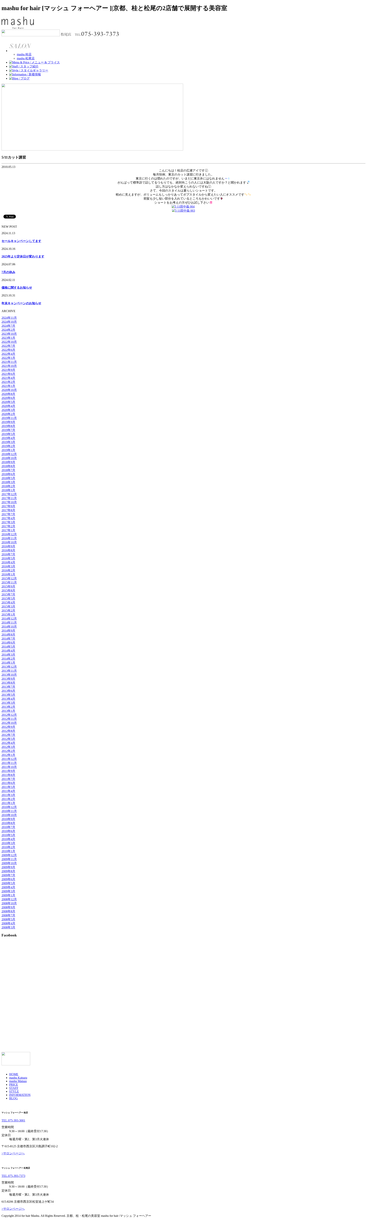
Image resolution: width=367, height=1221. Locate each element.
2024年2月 (8, 329)
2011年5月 (8, 787)
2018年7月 (8, 470)
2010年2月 (8, 847)
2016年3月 (8, 566)
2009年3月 (8, 891)
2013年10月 (9, 674)
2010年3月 (8, 843)
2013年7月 (8, 686)
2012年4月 (8, 742)
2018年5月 (8, 478)
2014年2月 (8, 658)
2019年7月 (8, 430)
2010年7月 (8, 827)
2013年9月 (8, 678)
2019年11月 (9, 418)
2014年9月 (8, 630)
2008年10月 (9, 903)
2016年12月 (9, 534)
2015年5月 (8, 598)
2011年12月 (9, 759)
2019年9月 (8, 422)
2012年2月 (8, 751)
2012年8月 (8, 730)
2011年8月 (8, 775)
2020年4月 (8, 406)
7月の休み (8, 272)
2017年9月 (8, 506)
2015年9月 (8, 586)
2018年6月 (8, 474)
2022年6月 (8, 349)
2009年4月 (8, 887)
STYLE (14, 1091)
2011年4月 (8, 791)
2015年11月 (9, 582)
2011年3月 (8, 795)
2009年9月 (8, 867)
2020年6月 (8, 398)
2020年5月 (8, 402)
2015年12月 (9, 578)
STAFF (13, 1088)
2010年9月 (8, 819)
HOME (13, 1074)
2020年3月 (8, 410)
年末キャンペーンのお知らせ (21, 303)
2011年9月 (8, 771)
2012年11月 (9, 718)
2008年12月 (9, 899)
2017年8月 (8, 510)
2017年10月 (9, 502)
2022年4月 (8, 353)
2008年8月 (8, 911)
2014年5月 (8, 646)
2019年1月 (8, 450)
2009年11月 (9, 859)
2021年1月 (8, 386)
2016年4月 (8, 562)
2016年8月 (8, 550)
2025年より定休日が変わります (23, 256)
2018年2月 (8, 486)
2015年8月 (8, 590)
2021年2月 (8, 382)
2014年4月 (8, 650)
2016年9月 (8, 546)
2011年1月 (8, 803)
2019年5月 (8, 434)
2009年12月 (9, 855)
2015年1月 (8, 614)
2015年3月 (8, 606)
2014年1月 (8, 662)
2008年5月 (8, 919)
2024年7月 (8, 325)
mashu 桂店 (24, 54)
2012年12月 (9, 714)
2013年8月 (8, 682)
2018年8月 (8, 466)
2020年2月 (8, 414)
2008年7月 (8, 915)
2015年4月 (8, 602)
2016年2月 (8, 570)
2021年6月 (8, 373)
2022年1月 (8, 357)
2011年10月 (9, 767)
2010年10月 (9, 815)
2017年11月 (9, 498)
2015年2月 (8, 610)
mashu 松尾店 (26, 58)
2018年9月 (8, 462)
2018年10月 (9, 458)
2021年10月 (9, 365)
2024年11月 (9, 317)
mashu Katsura (18, 1077)
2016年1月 (8, 574)
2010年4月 (8, 839)
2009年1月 (8, 895)
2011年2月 (8, 799)
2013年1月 (8, 710)
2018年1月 (8, 490)
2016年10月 (9, 542)
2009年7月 (8, 875)
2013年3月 (8, 702)
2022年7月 (8, 345)
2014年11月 (9, 622)
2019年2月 (8, 446)
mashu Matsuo (18, 1081)
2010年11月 (9, 811)
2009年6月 (8, 879)
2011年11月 (9, 763)
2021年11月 (9, 361)
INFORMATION (20, 1094)
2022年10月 (9, 341)
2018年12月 (9, 454)
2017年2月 (8, 526)
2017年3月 (8, 522)
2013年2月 (8, 706)
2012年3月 (8, 746)
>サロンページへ (13, 1153)
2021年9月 (8, 369)
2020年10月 (9, 390)
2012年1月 (8, 755)
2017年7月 (8, 514)
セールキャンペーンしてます (21, 241)
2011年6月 (8, 783)
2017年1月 (8, 530)
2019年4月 (8, 438)
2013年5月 (8, 694)
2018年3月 (8, 482)
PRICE (13, 1084)
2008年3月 (8, 927)
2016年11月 (9, 538)
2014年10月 (9, 626)
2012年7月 (8, 734)
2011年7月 (8, 779)
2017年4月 (8, 518)
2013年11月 (9, 670)
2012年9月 (8, 726)
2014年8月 (8, 634)
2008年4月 (8, 923)
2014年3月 (8, 654)
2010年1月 (8, 851)
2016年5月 (8, 558)
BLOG (13, 1098)
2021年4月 (8, 377)
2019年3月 (8, 442)
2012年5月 (8, 738)
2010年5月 (8, 835)
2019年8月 (8, 426)
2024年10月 (9, 321)
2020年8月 (8, 394)
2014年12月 (9, 618)
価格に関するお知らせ (17, 287)
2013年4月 (8, 698)
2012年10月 (9, 722)
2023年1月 (8, 337)
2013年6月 (8, 690)
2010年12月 (9, 807)
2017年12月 (9, 494)
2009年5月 (8, 883)
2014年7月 (8, 638)
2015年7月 (8, 594)
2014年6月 (8, 642)
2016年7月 (8, 554)
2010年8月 (8, 823)
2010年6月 (8, 831)
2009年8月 (8, 871)
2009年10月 (9, 863)
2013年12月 (9, 666)
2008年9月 (8, 907)
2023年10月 (9, 333)
